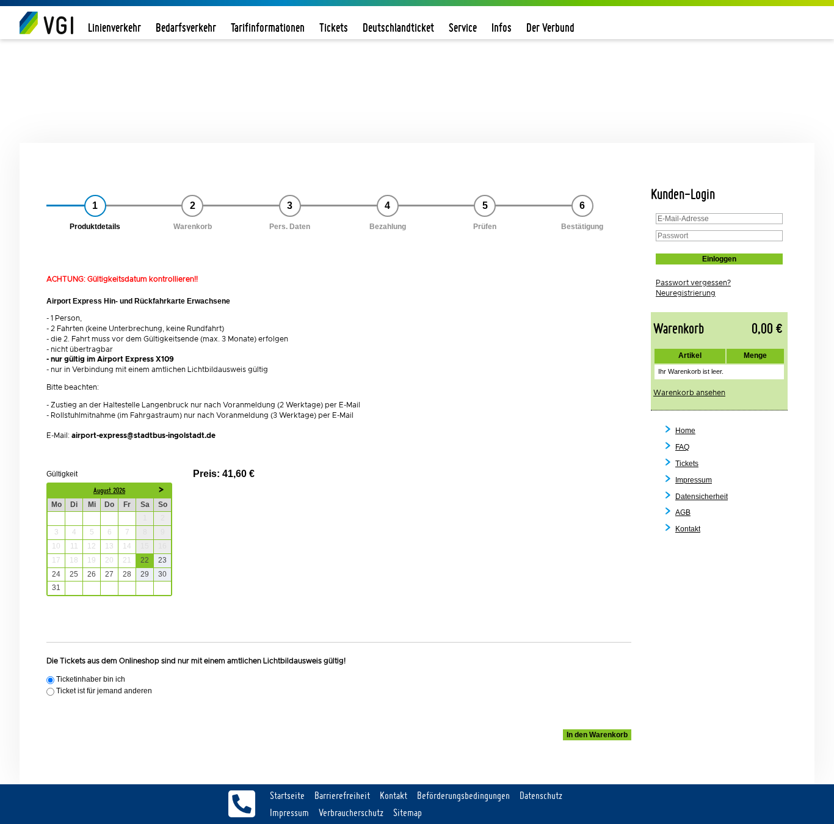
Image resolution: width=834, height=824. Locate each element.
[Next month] (162, 495)
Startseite (287, 795)
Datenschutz (541, 795)
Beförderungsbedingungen (463, 795)
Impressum (693, 480)
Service (463, 27)
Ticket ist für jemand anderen (104, 691)
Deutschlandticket (398, 27)
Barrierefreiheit (342, 795)
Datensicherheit (701, 496)
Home (685, 430)
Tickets (333, 27)
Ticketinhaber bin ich (90, 680)
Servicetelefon (241, 803)
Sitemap (407, 812)
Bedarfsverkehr (186, 27)
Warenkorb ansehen (689, 392)
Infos (501, 27)
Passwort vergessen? (693, 282)
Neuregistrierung (686, 293)
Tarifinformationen (268, 27)
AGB (683, 512)
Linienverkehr (114, 27)
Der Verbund (550, 27)
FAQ (682, 447)
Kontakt (687, 529)
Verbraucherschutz (351, 812)
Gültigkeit (62, 474)
